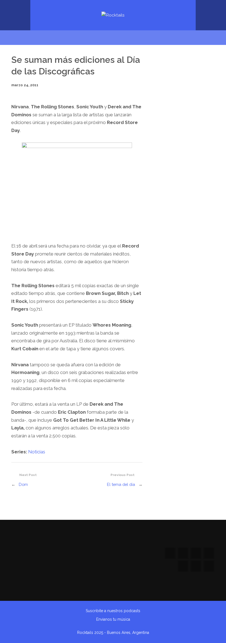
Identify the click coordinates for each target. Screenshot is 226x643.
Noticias (36, 451)
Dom (23, 484)
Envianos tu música (113, 619)
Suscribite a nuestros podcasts (113, 611)
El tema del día (121, 484)
